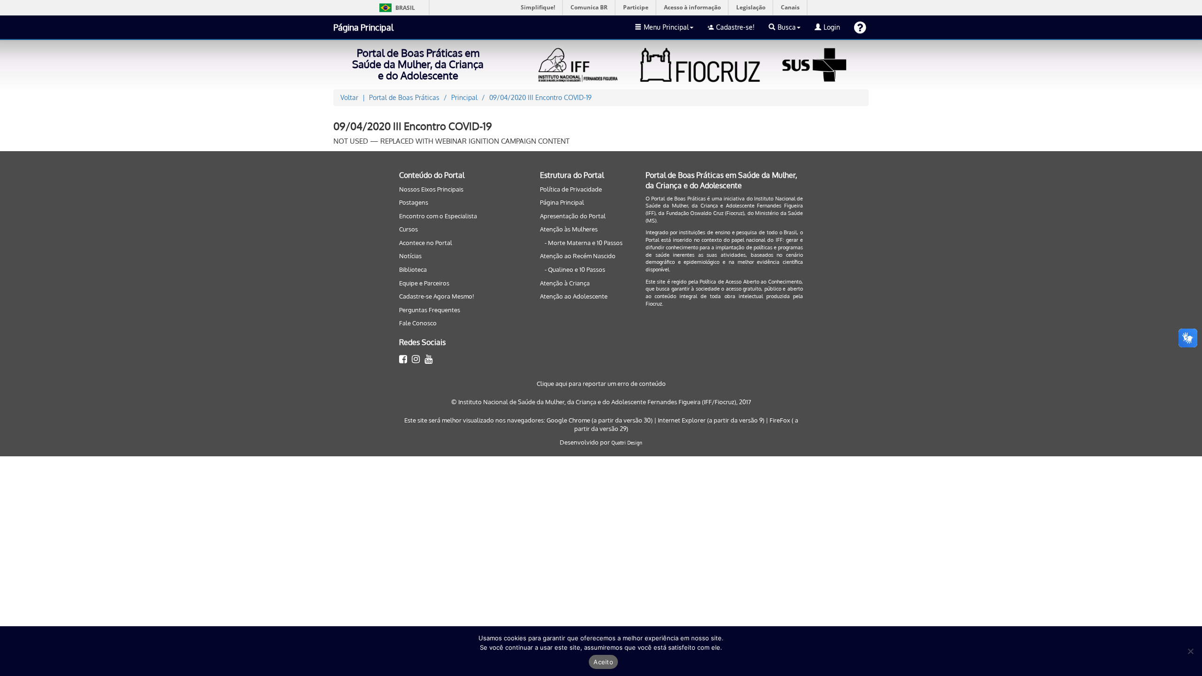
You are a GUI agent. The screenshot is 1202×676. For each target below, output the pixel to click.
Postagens (413, 202)
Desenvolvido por (585, 442)
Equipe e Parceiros (424, 283)
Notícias (410, 256)
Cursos (408, 229)
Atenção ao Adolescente (574, 296)
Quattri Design (626, 443)
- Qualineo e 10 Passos (575, 269)
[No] (1190, 651)
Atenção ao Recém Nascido (578, 256)
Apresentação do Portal (573, 216)
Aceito (603, 662)
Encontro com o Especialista (438, 216)
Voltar (349, 97)
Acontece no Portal (425, 242)
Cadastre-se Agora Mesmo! (436, 296)
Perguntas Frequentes (429, 310)
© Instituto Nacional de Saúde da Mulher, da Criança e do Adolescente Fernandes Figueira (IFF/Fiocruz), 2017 (601, 402)
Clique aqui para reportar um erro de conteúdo (601, 383)
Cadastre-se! (735, 27)
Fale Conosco (418, 323)
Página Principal (363, 27)
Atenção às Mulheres (569, 229)
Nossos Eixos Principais (431, 189)
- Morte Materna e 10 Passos (584, 242)
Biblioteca (413, 269)
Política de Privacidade (571, 189)
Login (832, 27)
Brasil (395, 8)
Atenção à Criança (565, 283)
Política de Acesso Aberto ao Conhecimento (750, 281)
